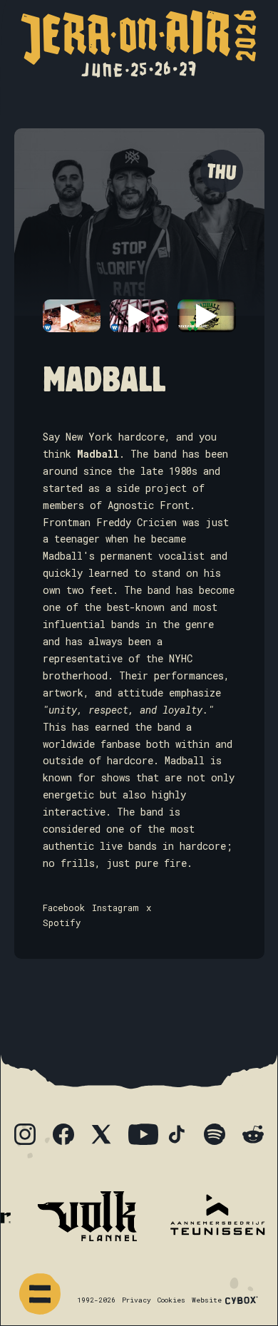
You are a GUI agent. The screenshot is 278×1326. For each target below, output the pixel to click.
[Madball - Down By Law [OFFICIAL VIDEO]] (139, 315)
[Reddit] (256, 1138)
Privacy (136, 1300)
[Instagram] (28, 1138)
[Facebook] (67, 1138)
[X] (105, 1138)
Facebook (64, 907)
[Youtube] (143, 1134)
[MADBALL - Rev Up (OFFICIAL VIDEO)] (206, 315)
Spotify (62, 922)
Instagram (115, 907)
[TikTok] (180, 1138)
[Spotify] (218, 1138)
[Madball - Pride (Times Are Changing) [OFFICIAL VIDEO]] (72, 315)
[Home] (139, 44)
